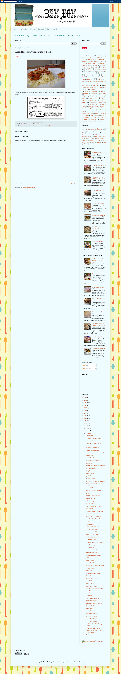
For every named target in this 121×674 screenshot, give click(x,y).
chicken (92, 73)
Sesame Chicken (90, 488)
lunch (104, 93)
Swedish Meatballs (90, 468)
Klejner (88, 521)
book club (94, 67)
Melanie (84, 140)
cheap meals (100, 71)
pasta (43, 126)
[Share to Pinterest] (41, 123)
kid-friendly (85, 93)
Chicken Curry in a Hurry (98, 215)
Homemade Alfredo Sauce (93, 628)
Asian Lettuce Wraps (91, 619)
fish (105, 85)
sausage (102, 112)
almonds (91, 61)
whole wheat (91, 121)
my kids (100, 97)
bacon (95, 63)
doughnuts (89, 81)
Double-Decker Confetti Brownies (95, 565)
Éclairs (87, 557)
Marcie (102, 138)
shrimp (50, 126)
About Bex (24, 29)
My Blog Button (90, 635)
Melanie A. (92, 140)
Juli (92, 136)
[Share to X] (38, 123)
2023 (85, 400)
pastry (84, 102)
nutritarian (90, 98)
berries (102, 65)
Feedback (41, 29)
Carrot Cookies (90, 593)
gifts (105, 87)
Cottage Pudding (90, 568)
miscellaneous (94, 95)
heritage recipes (101, 89)
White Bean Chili (90, 441)
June (100, 136)
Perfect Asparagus (90, 501)
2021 (85, 405)
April (87, 428)
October (88, 423)
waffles (84, 121)
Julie (96, 136)
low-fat (99, 93)
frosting (93, 87)
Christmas (90, 56)
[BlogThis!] (36, 123)
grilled (85, 89)
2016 (85, 410)
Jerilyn (96, 134)
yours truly (99, 121)
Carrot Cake (89, 595)
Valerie (96, 144)
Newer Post (19, 184)
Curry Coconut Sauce (91, 616)
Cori (95, 131)
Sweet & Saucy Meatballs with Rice (95, 465)
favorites (29, 126)
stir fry (102, 115)
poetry (91, 104)
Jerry (103, 134)
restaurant (92, 110)
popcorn (97, 104)
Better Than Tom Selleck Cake (94, 603)
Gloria (102, 133)
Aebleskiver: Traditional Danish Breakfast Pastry (94, 631)
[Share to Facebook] (39, 123)
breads (104, 67)
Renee (88, 142)
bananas (101, 63)
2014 (85, 413)
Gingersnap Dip (90, 547)
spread (97, 115)
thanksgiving (85, 117)
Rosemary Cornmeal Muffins (93, 490)
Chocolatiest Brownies (91, 576)
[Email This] (34, 123)
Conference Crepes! (97, 152)
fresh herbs (86, 87)
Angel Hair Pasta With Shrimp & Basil (94, 624)
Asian (83, 56)
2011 (85, 421)
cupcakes (102, 77)
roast (103, 110)
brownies (97, 69)
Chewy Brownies (90, 583)
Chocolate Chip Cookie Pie (98, 191)
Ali (83, 129)
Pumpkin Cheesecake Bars (93, 495)
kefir (102, 91)
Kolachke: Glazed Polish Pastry (94, 519)
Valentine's (84, 61)
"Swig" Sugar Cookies (98, 287)
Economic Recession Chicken (93, 555)
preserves (90, 106)
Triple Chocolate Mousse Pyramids (95, 453)
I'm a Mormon (90, 58)
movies (102, 95)
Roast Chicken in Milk (92, 581)
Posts (86, 365)
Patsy (83, 142)
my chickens (93, 97)
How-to (32, 29)
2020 (85, 408)
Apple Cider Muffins (91, 621)
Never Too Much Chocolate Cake (94, 511)
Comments (88, 369)
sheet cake (90, 113)
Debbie (102, 131)
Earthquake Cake (90, 563)
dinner (24, 126)
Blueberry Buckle (90, 606)
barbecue (84, 65)
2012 (85, 418)
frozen (100, 87)
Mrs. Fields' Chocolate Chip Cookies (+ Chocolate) (98, 228)
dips (83, 81)
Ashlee (92, 129)
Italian (39, 126)
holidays (87, 91)
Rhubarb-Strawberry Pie (98, 203)
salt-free (90, 112)
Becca (21, 126)
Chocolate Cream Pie (97, 312)
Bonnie (84, 131)
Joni (89, 136)
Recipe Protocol (52, 29)
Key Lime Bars (90, 524)
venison (102, 119)
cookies (96, 75)
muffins (84, 97)
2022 (85, 403)
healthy (91, 89)
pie (105, 102)
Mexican (90, 59)
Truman (91, 144)
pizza (86, 104)
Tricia (85, 144)
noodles (84, 98)
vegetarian (93, 119)
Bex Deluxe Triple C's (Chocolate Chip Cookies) (98, 178)
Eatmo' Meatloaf (90, 560)
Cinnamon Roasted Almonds (93, 573)
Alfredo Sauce (89, 435)
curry (83, 79)
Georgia (97, 133)
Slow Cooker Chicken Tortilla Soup (95, 481)
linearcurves (70, 662)
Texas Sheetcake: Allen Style (93, 460)
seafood (46, 126)
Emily (92, 133)
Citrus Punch (89, 570)
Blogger (83, 662)
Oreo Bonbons (89, 508)
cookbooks (88, 75)
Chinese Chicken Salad (92, 578)
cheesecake (84, 73)
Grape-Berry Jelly (90, 545)
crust (96, 76)
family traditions (86, 85)
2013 (85, 415)
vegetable (84, 119)
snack (86, 115)
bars (90, 65)
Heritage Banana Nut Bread (93, 532)
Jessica (84, 136)
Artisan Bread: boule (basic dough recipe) (95, 444)
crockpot (90, 77)
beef (96, 65)
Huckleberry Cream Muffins (93, 438)
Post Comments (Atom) (28, 187)
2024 (85, 397)
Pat (103, 140)
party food (93, 100)
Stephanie (99, 142)
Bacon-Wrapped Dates (91, 613)
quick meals (93, 108)
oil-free (102, 98)
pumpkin (84, 108)
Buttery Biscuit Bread (91, 600)
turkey (95, 117)
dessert (90, 78)
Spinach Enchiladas (91, 473)
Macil (97, 138)
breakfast (88, 69)
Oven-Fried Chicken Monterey (94, 506)
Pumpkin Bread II (90, 498)
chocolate (103, 73)
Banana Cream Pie (90, 611)
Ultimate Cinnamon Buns (92, 450)
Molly (99, 140)
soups (92, 115)
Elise (88, 133)
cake (104, 69)
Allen (87, 129)
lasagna (93, 93)
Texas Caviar (89, 463)
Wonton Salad (89, 455)
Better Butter (89, 608)
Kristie (87, 138)
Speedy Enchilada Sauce (92, 476)
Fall (83, 57)
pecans (100, 102)
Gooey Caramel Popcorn (92, 598)
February (88, 433)
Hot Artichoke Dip (91, 539)
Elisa (83, 133)
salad (83, 112)
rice (98, 110)
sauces (95, 112)
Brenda (90, 131)
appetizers (97, 61)
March (88, 431)
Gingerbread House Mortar (93, 550)
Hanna (83, 134)
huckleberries (94, 91)
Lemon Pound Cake (91, 514)
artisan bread (88, 63)
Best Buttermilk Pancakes (92, 447)
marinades (86, 95)
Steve (96, 59)
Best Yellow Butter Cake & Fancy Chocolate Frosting (98, 260)
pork (103, 104)
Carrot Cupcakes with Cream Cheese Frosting (95, 589)
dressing (96, 83)
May (87, 426)
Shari (93, 142)
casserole (93, 71)
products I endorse (99, 106)
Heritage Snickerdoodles (92, 527)
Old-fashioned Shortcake (92, 529)
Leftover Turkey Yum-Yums (93, 516)
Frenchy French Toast (91, 552)
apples (104, 61)
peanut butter (93, 102)
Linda (92, 138)
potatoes (84, 106)
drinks (102, 83)
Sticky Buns (89, 471)
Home (15, 29)
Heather (90, 134)
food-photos (34, 126)
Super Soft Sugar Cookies (99, 165)
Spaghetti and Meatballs (92, 478)
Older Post (73, 184)
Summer (101, 59)
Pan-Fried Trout (90, 503)
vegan (101, 117)
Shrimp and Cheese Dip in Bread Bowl (94, 484)
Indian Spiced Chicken (92, 534)
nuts (96, 98)
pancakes (84, 100)
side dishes (103, 113)
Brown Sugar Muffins (97, 242)
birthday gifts (85, 67)
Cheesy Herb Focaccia (91, 586)
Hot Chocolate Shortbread (92, 537)
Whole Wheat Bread (91, 458)
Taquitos (88, 493)
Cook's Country (100, 56)
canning (87, 71)
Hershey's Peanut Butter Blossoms (95, 542)
